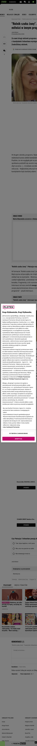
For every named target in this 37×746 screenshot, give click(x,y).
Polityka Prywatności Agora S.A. (18, 379)
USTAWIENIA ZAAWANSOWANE (18, 433)
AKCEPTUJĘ (18, 439)
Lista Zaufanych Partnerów (11, 427)
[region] (18, 373)
